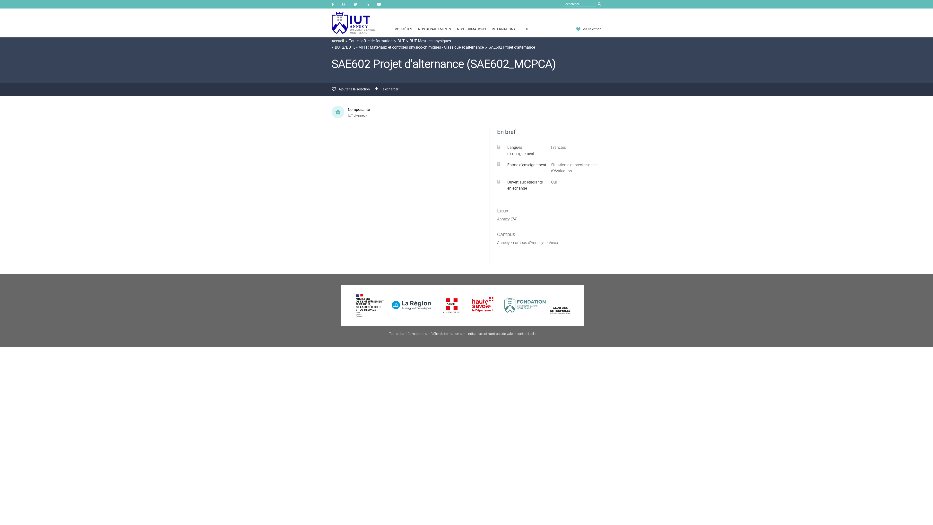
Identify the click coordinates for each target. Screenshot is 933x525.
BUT (401, 41)
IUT (526, 29)
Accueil (338, 41)
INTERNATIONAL (505, 29)
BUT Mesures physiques (430, 41)
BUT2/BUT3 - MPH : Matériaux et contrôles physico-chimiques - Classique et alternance (409, 47)
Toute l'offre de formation (371, 41)
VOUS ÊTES (403, 29)
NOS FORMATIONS (471, 29)
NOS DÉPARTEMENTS (434, 29)
